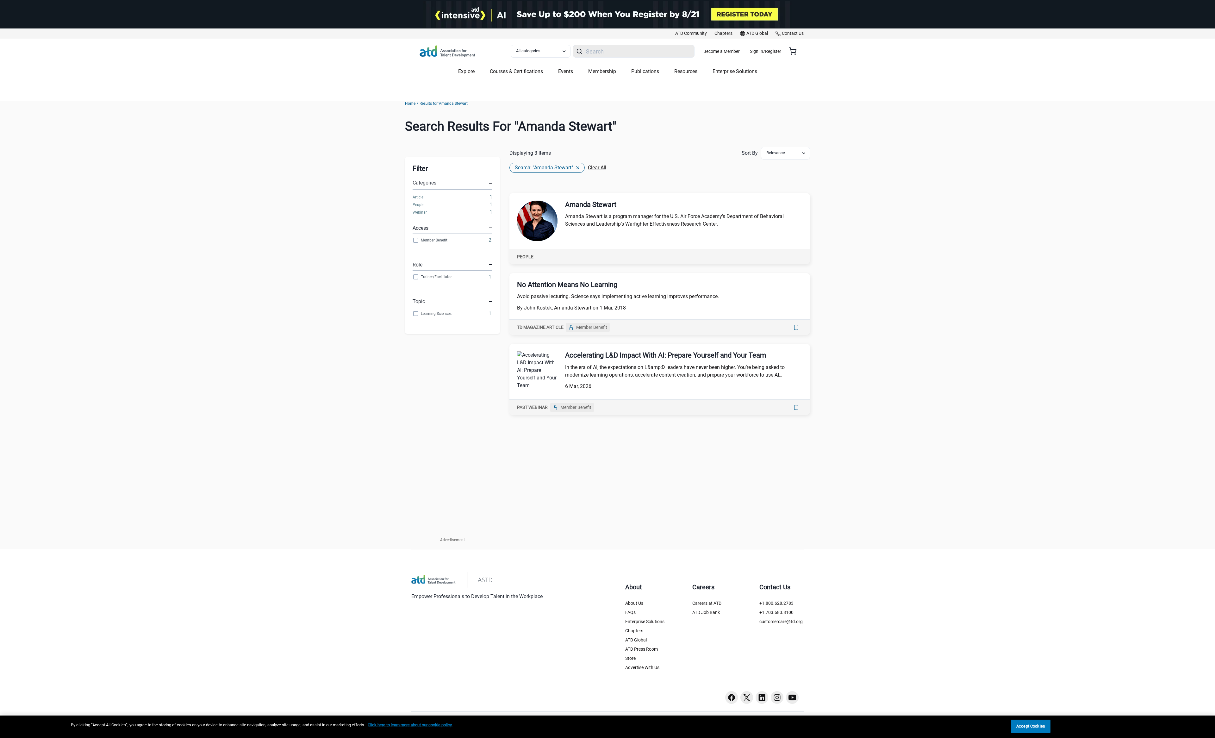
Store (630, 658)
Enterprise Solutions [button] (735, 71)
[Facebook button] (731, 697)
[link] (691, 33)
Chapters (634, 630)
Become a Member (721, 51)
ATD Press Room (641, 649)
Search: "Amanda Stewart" (544, 168)
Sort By (750, 153)
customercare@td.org (781, 621)
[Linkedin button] (762, 697)
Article (418, 197)
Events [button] (565, 71)
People (418, 205)
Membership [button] (602, 71)
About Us (634, 603)
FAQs (630, 612)
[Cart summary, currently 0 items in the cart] (795, 51)
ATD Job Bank (706, 612)
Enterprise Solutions (644, 621)
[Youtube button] (792, 697)
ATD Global (636, 639)
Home (410, 103)
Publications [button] (645, 71)
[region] (607, 727)
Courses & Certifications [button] (516, 71)
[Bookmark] (796, 327)
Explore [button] (466, 71)
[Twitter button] (746, 697)
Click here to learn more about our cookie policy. (410, 724)
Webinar (420, 212)
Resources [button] (685, 71)
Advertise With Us (642, 667)
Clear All (597, 168)
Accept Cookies (1030, 726)
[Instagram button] (777, 697)
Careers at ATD (706, 603)
